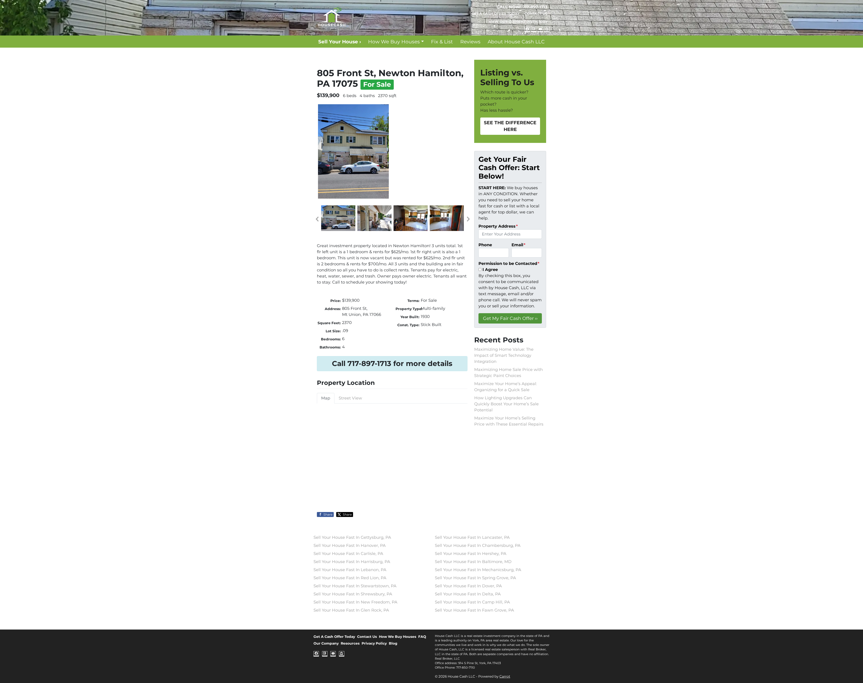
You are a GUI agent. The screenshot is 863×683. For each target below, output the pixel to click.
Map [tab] (325, 398)
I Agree (490, 269)
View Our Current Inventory (518, 22)
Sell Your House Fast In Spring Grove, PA (475, 577)
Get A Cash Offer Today (496, 13)
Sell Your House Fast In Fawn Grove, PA (474, 610)
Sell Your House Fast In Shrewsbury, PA (353, 594)
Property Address (498, 226)
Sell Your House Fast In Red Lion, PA (350, 577)
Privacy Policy (374, 643)
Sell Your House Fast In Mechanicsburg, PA (478, 569)
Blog (393, 643)
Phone (485, 244)
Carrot (504, 676)
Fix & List (442, 41)
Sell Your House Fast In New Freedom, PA (355, 602)
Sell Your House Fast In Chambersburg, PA (477, 545)
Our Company (326, 643)
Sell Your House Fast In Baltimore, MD (473, 561)
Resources (350, 643)
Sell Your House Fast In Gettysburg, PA (352, 537)
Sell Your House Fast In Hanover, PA (350, 545)
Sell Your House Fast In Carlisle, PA (348, 553)
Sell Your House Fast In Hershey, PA (470, 553)
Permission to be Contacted (508, 263)
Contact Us (536, 13)
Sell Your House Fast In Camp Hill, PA (472, 602)
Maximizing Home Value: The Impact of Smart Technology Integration (504, 355)
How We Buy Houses (394, 41)
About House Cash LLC (516, 41)
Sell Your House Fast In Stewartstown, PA (355, 585)
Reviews (470, 41)
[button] (317, 219)
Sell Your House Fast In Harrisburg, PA (352, 561)
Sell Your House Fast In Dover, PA (468, 585)
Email (518, 244)
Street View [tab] (350, 398)
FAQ (422, 636)
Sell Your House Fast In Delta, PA (468, 594)
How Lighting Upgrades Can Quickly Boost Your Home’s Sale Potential (506, 403)
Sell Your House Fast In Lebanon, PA (350, 569)
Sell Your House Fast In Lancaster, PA (472, 537)
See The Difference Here (510, 126)
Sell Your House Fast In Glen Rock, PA (351, 610)
